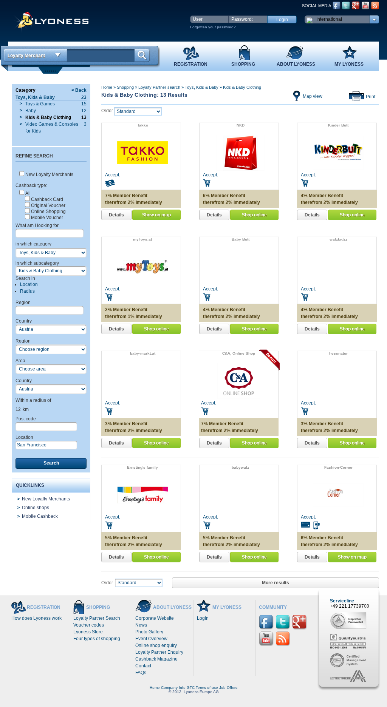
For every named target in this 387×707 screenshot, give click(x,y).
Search (51, 463)
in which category (33, 244)
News (141, 625)
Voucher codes (88, 625)
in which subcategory (37, 263)
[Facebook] (337, 5)
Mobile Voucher (47, 217)
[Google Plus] (355, 5)
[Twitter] (346, 5)
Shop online (254, 215)
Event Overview (151, 638)
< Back (79, 90)
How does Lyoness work (36, 618)
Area (20, 360)
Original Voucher (48, 205)
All (28, 193)
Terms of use (207, 687)
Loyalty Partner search (159, 87)
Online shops (35, 507)
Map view (312, 96)
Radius (27, 291)
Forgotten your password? (213, 27)
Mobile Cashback (40, 516)
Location (29, 284)
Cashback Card (47, 199)
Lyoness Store (88, 631)
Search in (25, 278)
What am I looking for (37, 225)
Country (23, 321)
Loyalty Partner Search (96, 618)
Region (23, 302)
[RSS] (375, 5)
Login (203, 618)
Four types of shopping (96, 638)
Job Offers (228, 687)
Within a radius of (33, 400)
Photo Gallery (149, 631)
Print (370, 96)
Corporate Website (154, 618)
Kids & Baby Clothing (242, 87)
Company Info (173, 687)
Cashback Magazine (156, 659)
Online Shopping (48, 211)
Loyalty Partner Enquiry (159, 652)
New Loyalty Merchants (49, 174)
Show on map (156, 215)
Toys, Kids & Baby (201, 87)
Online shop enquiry (156, 645)
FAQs (140, 672)
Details (116, 215)
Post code (25, 418)
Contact (143, 665)
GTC (191, 687)
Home (106, 87)
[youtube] (365, 5)
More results (275, 582)
